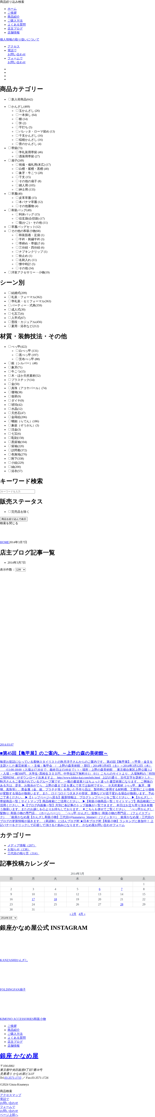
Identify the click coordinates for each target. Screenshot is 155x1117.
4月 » (82, 914)
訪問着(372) (19, 450)
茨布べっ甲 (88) (29, 359)
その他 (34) (26, 268)
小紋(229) (17, 462)
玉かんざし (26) (29, 110)
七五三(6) (17, 313)
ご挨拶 (12, 12)
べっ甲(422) (19, 346)
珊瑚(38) (16, 392)
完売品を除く (20, 511)
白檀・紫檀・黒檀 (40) (34, 168)
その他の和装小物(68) (25, 231)
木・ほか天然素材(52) (25, 375)
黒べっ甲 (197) (28, 355)
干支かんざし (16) (31, 135)
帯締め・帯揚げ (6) (31, 243)
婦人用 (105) (27, 185)
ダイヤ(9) (17, 400)
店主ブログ (15, 28)
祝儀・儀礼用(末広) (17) (35, 164)
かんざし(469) (20, 106)
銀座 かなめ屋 (19, 1055)
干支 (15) (25, 177)
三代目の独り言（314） (23, 853)
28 (121, 904)
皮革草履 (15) (28, 197)
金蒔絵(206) (19, 417)
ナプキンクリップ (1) (33, 251)
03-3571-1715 (12, 1077)
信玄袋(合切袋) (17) (32, 218)
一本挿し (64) (28, 114)
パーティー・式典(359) (26, 305)
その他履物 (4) (28, 206)
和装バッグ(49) (21, 210)
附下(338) (17, 458)
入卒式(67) (18, 317)
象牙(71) (16, 367)
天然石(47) (18, 413)
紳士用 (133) (27, 189)
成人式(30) (18, 309)
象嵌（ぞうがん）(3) (25, 425)
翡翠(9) (16, 396)
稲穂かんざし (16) (31, 139)
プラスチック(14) (22, 379)
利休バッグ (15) (29, 214)
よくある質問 (17, 24)
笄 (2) (22, 123)
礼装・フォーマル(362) (26, 297)
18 (55, 899)
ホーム (12, 8)
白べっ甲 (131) (28, 350)
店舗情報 (14, 32)
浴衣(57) (16, 471)
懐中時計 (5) (27, 264)
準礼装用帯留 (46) (31, 152)
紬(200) (16, 466)
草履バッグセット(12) (25, 226)
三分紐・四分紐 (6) (31, 247)
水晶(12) (16, 408)
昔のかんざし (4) (30, 143)
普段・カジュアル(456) (26, 322)
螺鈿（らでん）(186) (25, 421)
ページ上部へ (9, 1114)
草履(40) (16, 193)
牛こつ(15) (18, 371)
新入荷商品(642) (22, 99)
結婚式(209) (19, 293)
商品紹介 (14, 16)
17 (33, 899)
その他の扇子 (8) (30, 181)
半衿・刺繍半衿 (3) (31, 239)
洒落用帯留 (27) (29, 156)
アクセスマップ (10, 1095)
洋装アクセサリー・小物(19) (30, 272)
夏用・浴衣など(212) (25, 326)
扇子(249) (17, 160)
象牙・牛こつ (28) (31, 172)
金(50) (15, 384)
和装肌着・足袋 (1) (31, 235)
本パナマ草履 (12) (31, 202)
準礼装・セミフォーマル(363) (31, 301)
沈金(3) (16, 429)
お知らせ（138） (19, 849)
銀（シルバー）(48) (24, 363)
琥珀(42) (16, 404)
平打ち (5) (25, 127)
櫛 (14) (23, 119)
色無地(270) (19, 454)
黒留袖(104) (19, 442)
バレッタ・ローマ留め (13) (37, 131)
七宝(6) (16, 433)
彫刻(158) (17, 437)
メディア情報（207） (22, 845)
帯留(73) (16, 148)
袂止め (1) (25, 255)
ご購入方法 (15, 20)
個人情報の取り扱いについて (19, 39)
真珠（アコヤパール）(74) (28, 388)
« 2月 (73, 914)
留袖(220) (17, 446)
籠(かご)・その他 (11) (33, 222)
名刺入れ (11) (28, 260)
